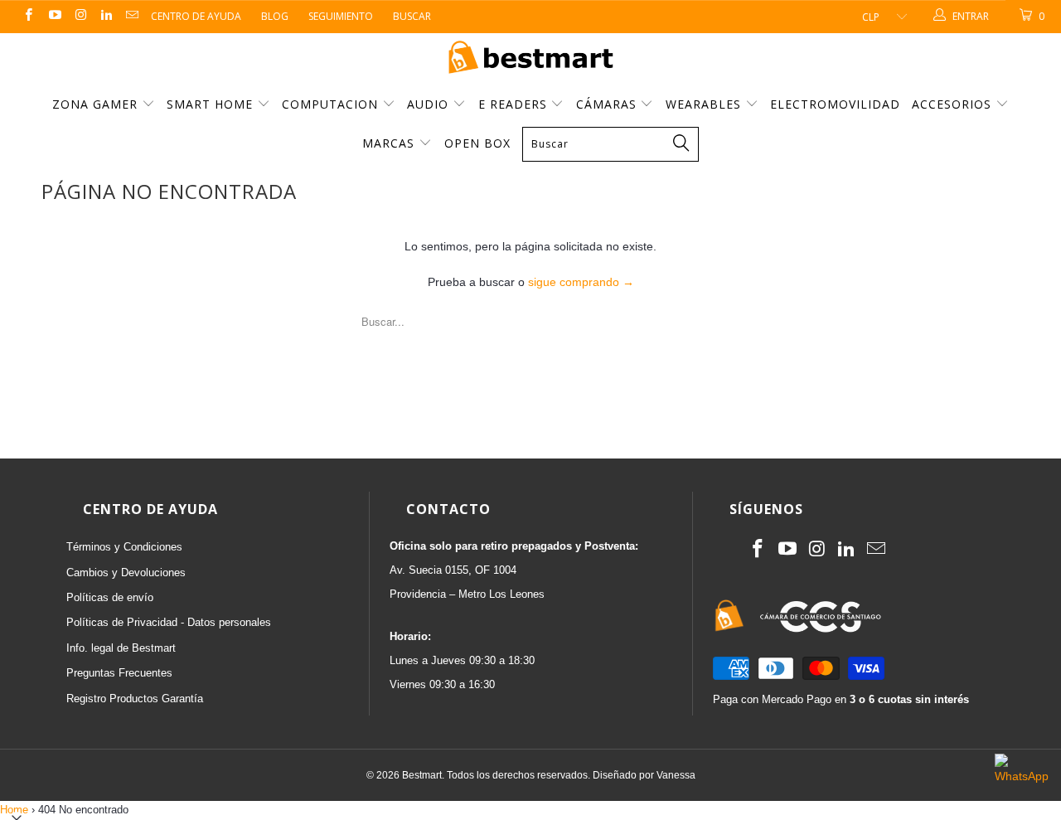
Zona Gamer (97, 104)
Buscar (412, 16)
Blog (274, 16)
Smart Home (212, 104)
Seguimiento (340, 16)
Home (14, 809)
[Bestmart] (530, 58)
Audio (430, 104)
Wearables (705, 104)
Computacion (332, 104)
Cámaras (608, 104)
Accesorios (954, 104)
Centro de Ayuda (196, 16)
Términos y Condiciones (124, 547)
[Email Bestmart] (131, 16)
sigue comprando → (581, 282)
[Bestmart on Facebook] (28, 16)
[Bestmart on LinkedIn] (106, 16)
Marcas (388, 143)
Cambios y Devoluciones (126, 572)
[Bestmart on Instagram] (80, 16)
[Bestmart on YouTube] (53, 16)
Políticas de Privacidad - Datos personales (168, 622)
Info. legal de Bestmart (121, 648)
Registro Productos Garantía (134, 698)
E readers (514, 104)
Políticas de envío (109, 597)
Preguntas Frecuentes (119, 673)
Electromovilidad (835, 104)
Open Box (477, 143)
